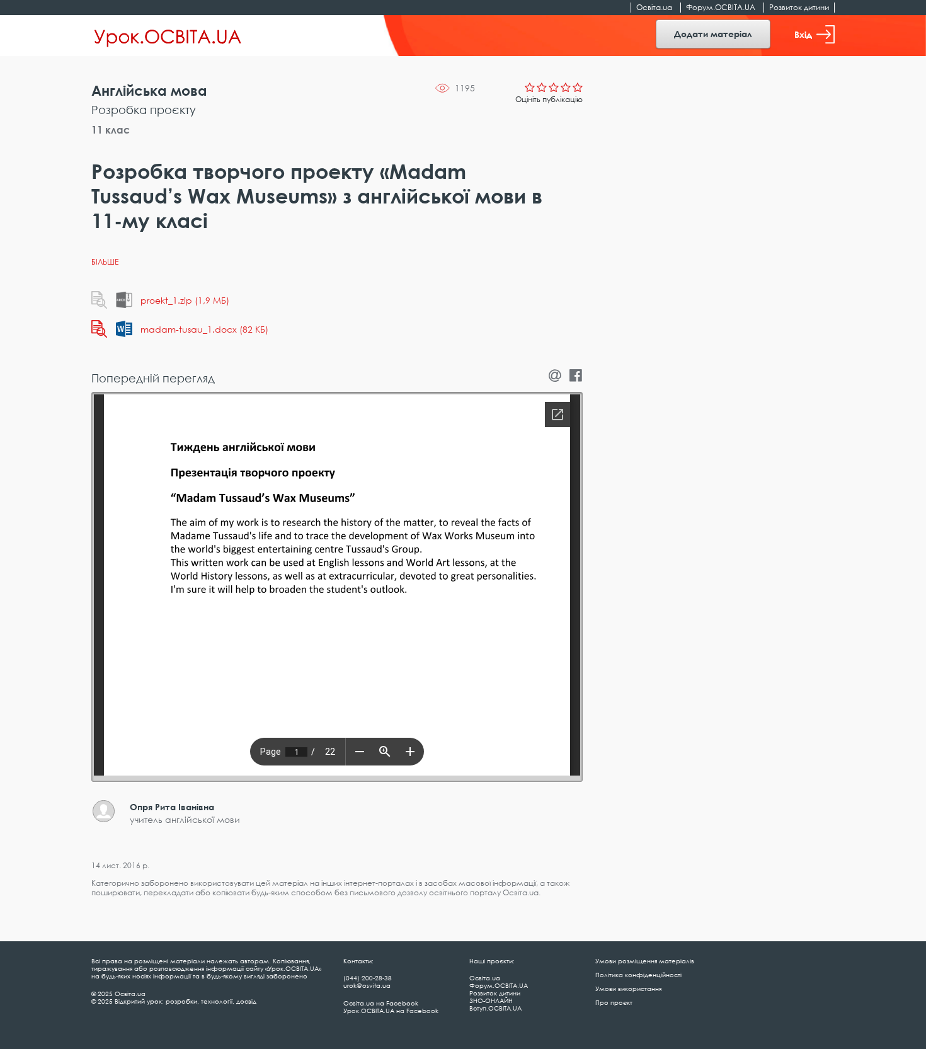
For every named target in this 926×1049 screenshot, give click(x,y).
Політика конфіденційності (638, 974)
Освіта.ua (654, 7)
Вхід (803, 34)
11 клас (110, 129)
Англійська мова (149, 90)
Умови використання (628, 988)
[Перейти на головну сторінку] (167, 36)
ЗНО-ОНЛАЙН (491, 1000)
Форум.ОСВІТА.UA (720, 7)
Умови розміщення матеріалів (644, 961)
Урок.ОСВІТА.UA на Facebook (390, 1010)
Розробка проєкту (143, 110)
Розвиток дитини (799, 7)
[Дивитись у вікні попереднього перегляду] (99, 300)
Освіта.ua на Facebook (380, 1003)
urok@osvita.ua (367, 985)
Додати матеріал (713, 33)
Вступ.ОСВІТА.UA (495, 1008)
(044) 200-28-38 (367, 978)
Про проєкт (613, 1002)
